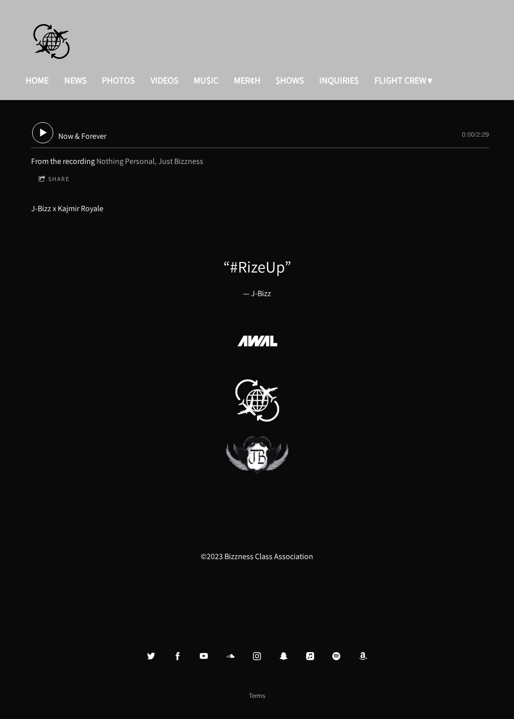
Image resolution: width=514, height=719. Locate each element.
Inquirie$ (339, 80)
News (75, 80)
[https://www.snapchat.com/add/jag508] (284, 656)
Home (37, 80)
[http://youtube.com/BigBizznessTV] (204, 656)
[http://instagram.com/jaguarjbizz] (257, 656)
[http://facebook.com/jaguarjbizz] (178, 656)
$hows (290, 80)
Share (59, 179)
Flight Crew (400, 80)
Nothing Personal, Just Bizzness (149, 161)
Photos (118, 80)
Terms (257, 695)
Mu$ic (206, 80)
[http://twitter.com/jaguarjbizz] (151, 656)
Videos (165, 80)
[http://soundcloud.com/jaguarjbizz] (230, 656)
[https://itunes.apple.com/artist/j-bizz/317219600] (310, 656)
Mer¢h (247, 80)
